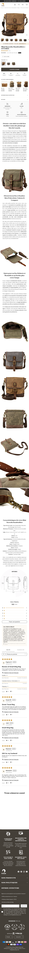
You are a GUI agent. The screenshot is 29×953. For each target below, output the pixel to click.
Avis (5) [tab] (8, 649)
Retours (3, 99)
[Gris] (8, 63)
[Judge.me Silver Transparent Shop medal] (14, 927)
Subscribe (23, 906)
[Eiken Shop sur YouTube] (27, 871)
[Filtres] (3, 654)
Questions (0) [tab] (20, 649)
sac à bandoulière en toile (19, 134)
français (8, 936)
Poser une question (14, 622)
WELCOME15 (21, 43)
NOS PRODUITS (8, 878)
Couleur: (4, 59)
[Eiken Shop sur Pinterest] (21, 871)
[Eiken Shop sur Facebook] (18, 871)
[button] (4, 50)
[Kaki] (3, 63)
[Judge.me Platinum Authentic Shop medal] (7, 927)
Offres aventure (10, 888)
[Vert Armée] (14, 63)
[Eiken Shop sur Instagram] (24, 871)
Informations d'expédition (7, 95)
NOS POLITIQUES (9, 882)
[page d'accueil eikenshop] (2, 4)
